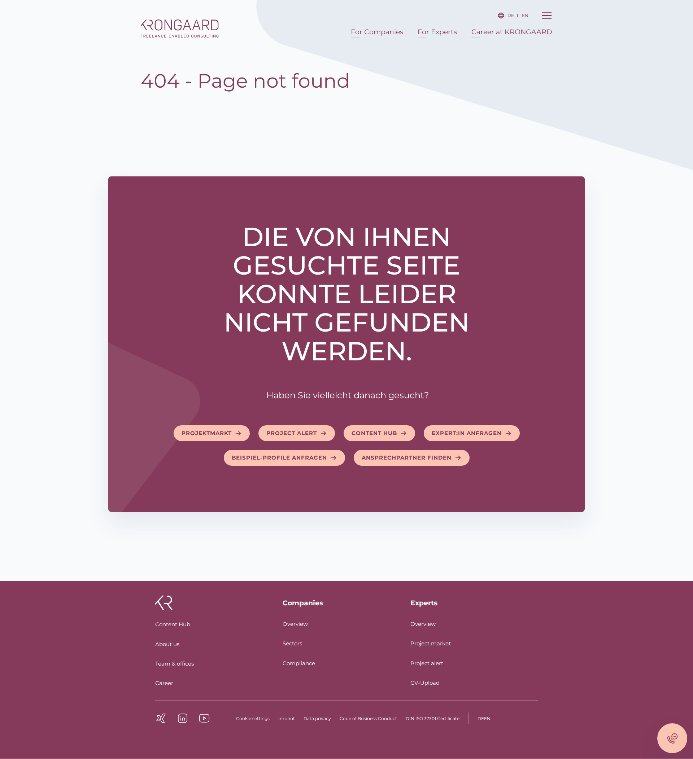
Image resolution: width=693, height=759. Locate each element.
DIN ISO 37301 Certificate (432, 718)
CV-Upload (425, 682)
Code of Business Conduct (368, 718)
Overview (295, 623)
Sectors (292, 643)
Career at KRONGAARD (511, 32)
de (510, 15)
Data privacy (317, 718)
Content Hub (172, 624)
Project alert (426, 663)
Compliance (299, 663)
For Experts (437, 32)
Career (164, 683)
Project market (430, 643)
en (525, 15)
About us (167, 644)
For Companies (377, 32)
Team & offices (174, 663)
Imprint (286, 718)
